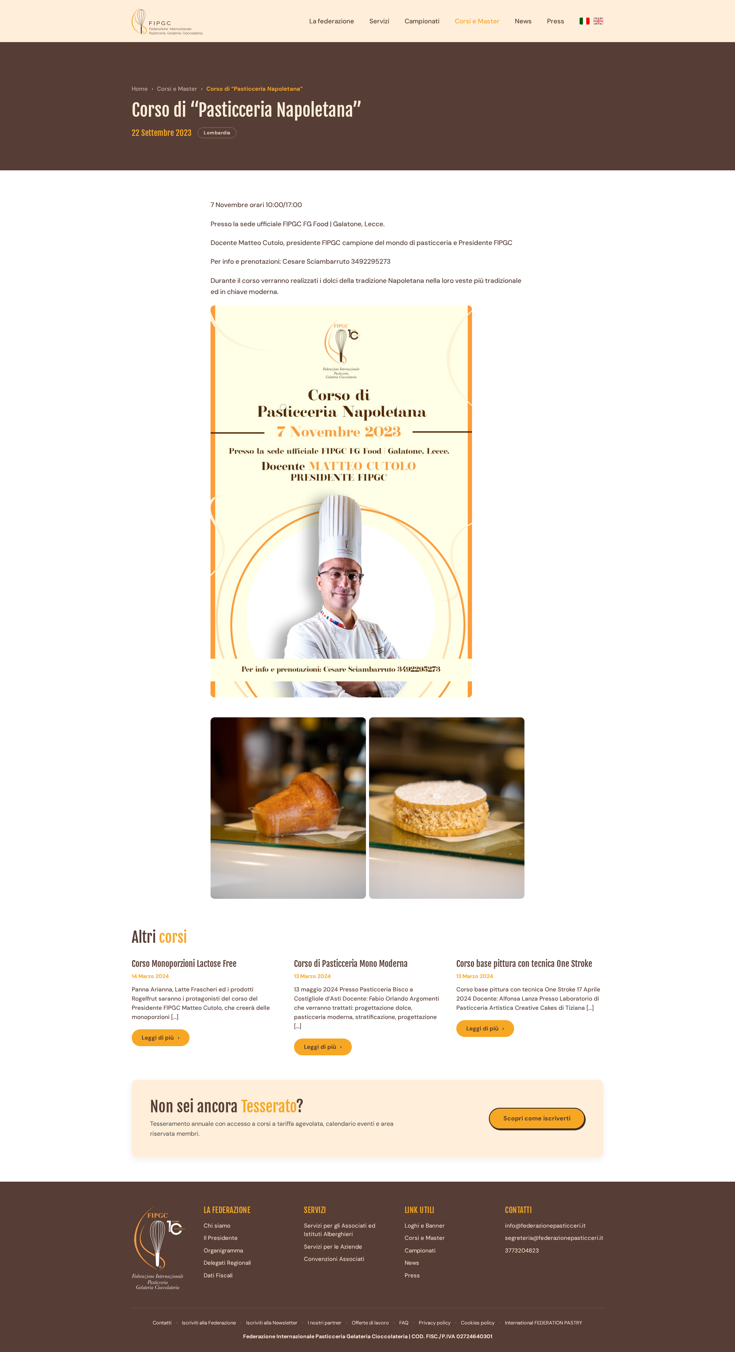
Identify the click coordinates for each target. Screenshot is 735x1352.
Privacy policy (435, 1322)
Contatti (162, 1322)
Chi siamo (217, 1226)
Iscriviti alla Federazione (209, 1322)
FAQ (403, 1322)
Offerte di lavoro (370, 1322)
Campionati (422, 21)
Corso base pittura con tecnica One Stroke (524, 963)
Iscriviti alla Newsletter (271, 1322)
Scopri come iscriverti (536, 1118)
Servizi (379, 21)
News (523, 21)
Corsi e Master (477, 21)
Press (555, 21)
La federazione (331, 21)
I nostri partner (324, 1322)
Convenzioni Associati (334, 1259)
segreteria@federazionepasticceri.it (554, 1238)
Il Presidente (221, 1238)
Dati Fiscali (218, 1275)
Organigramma (223, 1250)
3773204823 (522, 1250)
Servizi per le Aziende (333, 1247)
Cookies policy (478, 1322)
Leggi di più (161, 1038)
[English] (598, 21)
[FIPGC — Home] (167, 21)
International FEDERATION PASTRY (543, 1322)
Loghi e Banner (425, 1226)
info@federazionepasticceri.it (545, 1226)
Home (140, 89)
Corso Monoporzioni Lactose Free (184, 963)
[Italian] (585, 21)
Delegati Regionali (227, 1263)
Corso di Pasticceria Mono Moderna (351, 963)
